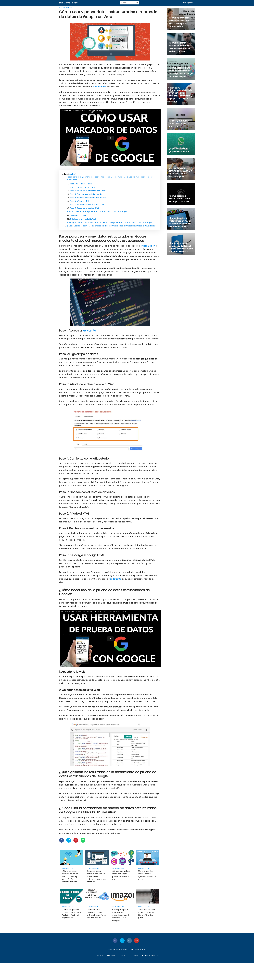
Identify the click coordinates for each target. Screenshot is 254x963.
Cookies (135, 955)
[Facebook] (115, 940)
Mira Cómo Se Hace (138, 950)
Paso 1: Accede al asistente (82, 184)
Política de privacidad (150, 955)
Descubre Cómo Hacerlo (118, 950)
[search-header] (137, 2)
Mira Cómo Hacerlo (69, 2)
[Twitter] (122, 940)
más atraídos (99, 86)
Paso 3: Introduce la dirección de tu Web (88, 190)
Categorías (188, 2)
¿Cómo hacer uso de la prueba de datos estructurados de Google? (97, 211)
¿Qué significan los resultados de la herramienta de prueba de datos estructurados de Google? (109, 222)
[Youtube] (136, 940)
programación (147, 245)
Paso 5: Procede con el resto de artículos (88, 197)
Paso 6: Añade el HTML (79, 201)
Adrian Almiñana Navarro (72, 21)
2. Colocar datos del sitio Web (83, 219)
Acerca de (99, 955)
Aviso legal (111, 955)
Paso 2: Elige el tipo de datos (82, 187)
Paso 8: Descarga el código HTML (84, 208)
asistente (89, 330)
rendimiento (115, 579)
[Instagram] (129, 940)
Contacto (124, 955)
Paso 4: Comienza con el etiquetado (86, 194)
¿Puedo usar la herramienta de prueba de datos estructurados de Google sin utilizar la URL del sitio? (111, 226)
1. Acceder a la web (78, 215)
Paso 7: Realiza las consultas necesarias (87, 204)
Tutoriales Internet (66, 8)
